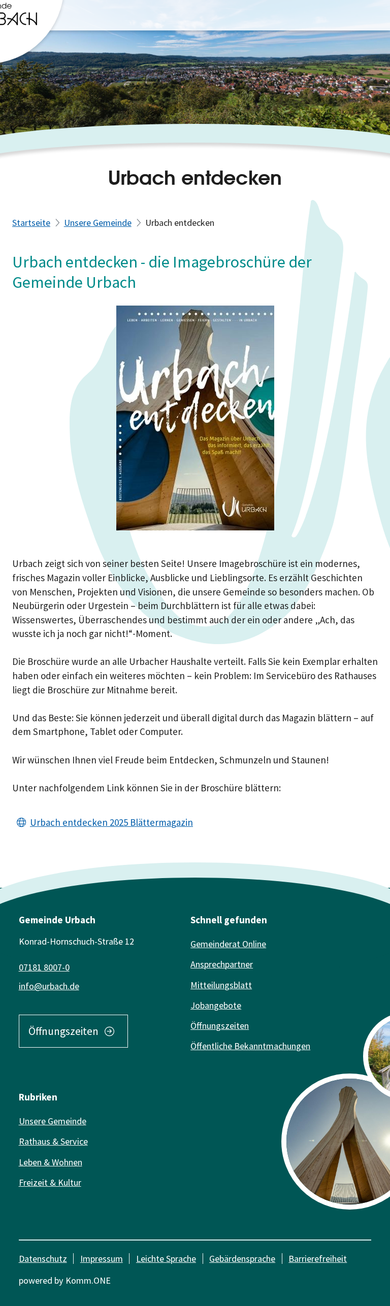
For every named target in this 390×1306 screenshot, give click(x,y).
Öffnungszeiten (63, 1031)
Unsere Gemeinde (98, 222)
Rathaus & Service (53, 1141)
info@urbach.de (49, 986)
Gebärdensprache (242, 1258)
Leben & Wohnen (50, 1162)
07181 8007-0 (44, 967)
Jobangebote (215, 1005)
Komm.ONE (88, 1280)
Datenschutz (43, 1258)
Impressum (101, 1258)
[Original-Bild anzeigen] (195, 417)
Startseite (31, 222)
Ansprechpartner (221, 964)
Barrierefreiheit (317, 1258)
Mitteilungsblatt (221, 985)
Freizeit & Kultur (50, 1182)
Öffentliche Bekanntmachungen (250, 1046)
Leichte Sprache (166, 1258)
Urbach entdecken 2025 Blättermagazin (111, 822)
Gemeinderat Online (228, 944)
